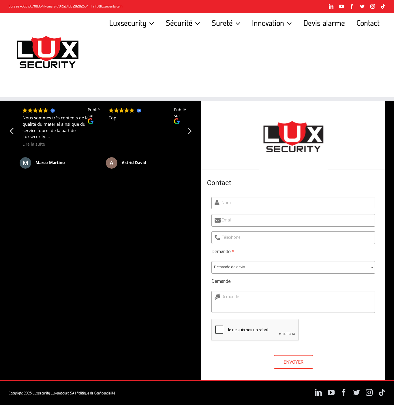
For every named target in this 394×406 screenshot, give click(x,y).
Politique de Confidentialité (96, 393)
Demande (222, 251)
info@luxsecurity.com (107, 6)
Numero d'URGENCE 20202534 (66, 6)
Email (227, 220)
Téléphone (231, 237)
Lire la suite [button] (33, 144)
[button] (189, 132)
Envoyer (293, 362)
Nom (226, 202)
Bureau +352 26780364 (26, 6)
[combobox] (293, 267)
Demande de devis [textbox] (229, 267)
